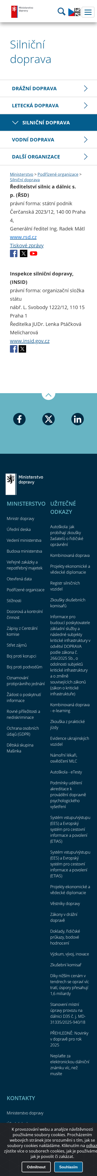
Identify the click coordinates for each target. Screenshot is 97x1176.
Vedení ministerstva (24, 540)
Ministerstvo (21, 174)
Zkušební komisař (65, 965)
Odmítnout (36, 1167)
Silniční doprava (46, 122)
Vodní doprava (33, 139)
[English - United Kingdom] (74, 15)
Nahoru (48, 396)
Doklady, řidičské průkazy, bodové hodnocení (65, 937)
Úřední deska (19, 529)
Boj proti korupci (21, 656)
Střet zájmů (17, 645)
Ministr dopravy (20, 518)
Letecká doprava (35, 105)
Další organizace (36, 156)
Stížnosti (14, 600)
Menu (88, 12)
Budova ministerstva (24, 551)
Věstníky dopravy (65, 903)
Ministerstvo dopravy (22, 11)
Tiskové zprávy (27, 245)
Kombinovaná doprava (70, 555)
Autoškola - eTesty (66, 772)
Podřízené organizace (58, 174)
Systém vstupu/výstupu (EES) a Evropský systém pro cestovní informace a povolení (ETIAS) (70, 829)
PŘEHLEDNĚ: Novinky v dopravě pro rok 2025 (69, 1039)
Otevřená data (19, 579)
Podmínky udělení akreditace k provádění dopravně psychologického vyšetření (68, 794)
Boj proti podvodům (24, 667)
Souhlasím (68, 1167)
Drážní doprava (34, 88)
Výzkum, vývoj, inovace (69, 954)
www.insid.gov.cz (29, 341)
